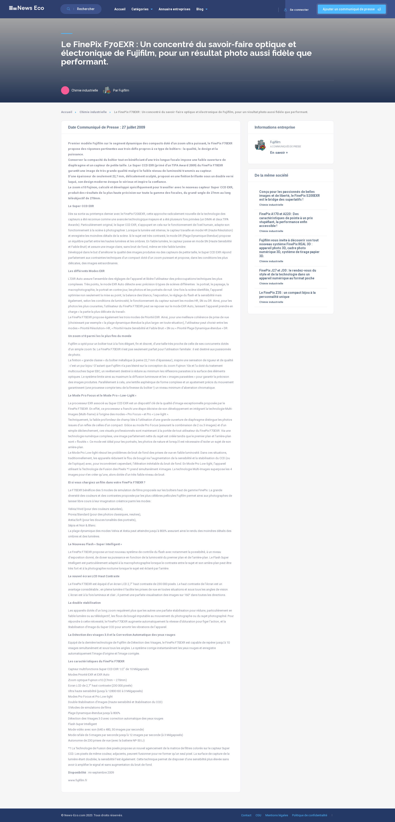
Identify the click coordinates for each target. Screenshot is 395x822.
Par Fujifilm (121, 90)
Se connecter (299, 9)
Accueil (119, 9)
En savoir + (279, 153)
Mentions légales (276, 815)
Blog (199, 9)
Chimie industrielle (93, 112)
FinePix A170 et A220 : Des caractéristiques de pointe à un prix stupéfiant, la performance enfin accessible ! (286, 219)
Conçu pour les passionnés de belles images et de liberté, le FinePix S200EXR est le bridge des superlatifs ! (289, 195)
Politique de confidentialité (309, 815)
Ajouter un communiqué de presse (349, 9)
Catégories (140, 9)
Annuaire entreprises (174, 9)
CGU (258, 815)
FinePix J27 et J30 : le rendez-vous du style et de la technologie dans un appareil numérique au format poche (287, 274)
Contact (246, 815)
